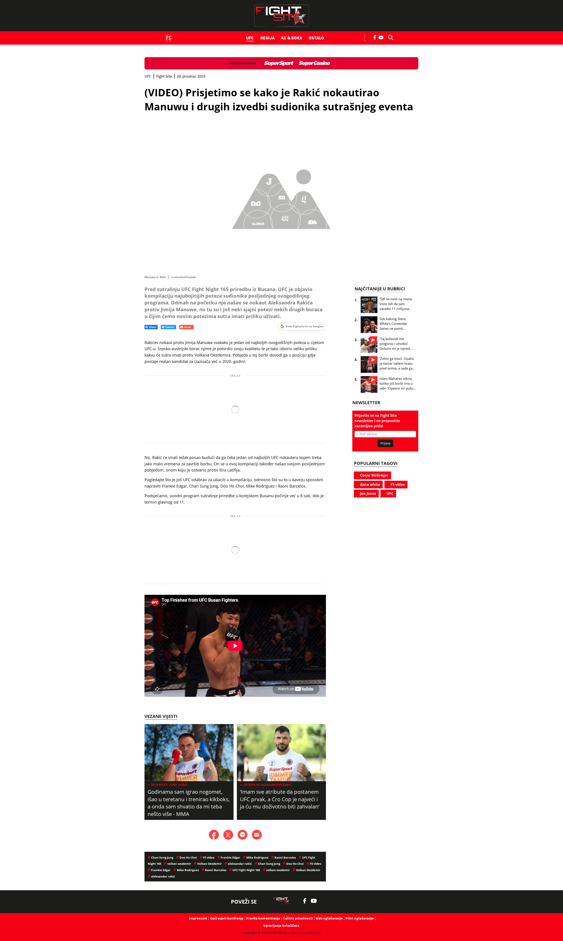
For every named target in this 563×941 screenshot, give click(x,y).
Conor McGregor (373, 475)
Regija (267, 37)
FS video (397, 484)
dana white (369, 484)
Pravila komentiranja (263, 918)
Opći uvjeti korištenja (226, 918)
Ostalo (316, 37)
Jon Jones (367, 493)
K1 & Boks (291, 37)
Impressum (198, 918)
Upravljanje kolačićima (281, 925)
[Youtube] (382, 37)
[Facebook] (374, 37)
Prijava (385, 443)
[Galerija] (281, 197)
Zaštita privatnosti (298, 918)
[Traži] (389, 37)
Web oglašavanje (329, 918)
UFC (250, 37)
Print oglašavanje (359, 918)
